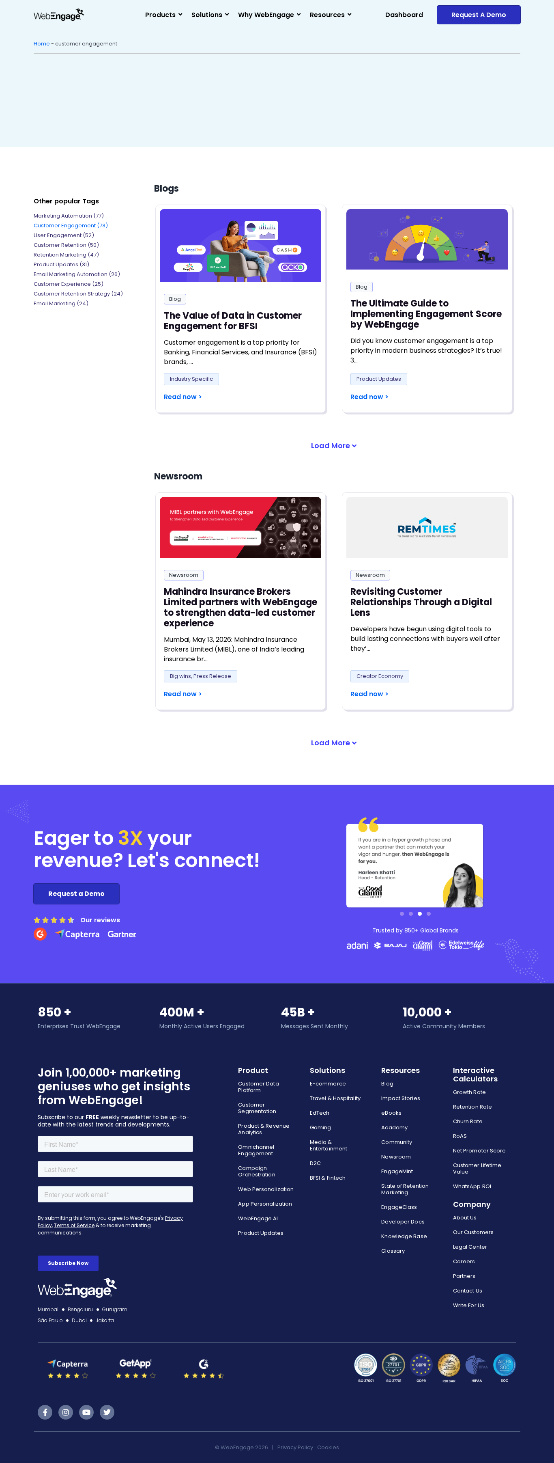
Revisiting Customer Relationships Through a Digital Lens (421, 602)
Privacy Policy (295, 1447)
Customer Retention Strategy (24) (78, 294)
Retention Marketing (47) (66, 255)
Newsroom (183, 575)
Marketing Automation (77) (69, 216)
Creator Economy (379, 676)
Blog (175, 299)
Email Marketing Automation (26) (77, 274)
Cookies (328, 1447)
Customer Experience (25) (68, 284)
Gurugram (115, 1309)
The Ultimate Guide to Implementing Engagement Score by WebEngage (426, 314)
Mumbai (48, 1309)
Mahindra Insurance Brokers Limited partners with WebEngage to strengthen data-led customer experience (240, 607)
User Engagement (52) (64, 235)
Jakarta (105, 1320)
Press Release (212, 676)
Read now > (183, 396)
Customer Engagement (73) (71, 225)
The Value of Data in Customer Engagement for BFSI (233, 320)
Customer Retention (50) (66, 245)
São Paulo (50, 1320)
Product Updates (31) (61, 264)
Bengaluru (80, 1309)
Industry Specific (191, 379)
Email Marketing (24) (61, 303)
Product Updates (378, 379)
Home (42, 43)
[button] (333, 445)
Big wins (180, 676)
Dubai (79, 1320)
